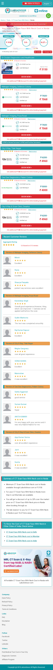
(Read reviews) (33, 89)
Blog (3, 625)
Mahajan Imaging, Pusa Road (14, 116)
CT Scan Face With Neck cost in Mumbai (22, 536)
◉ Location (38, 52)
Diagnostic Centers (9, 656)
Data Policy (6, 598)
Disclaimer (6, 621)
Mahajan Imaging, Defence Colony (16, 87)
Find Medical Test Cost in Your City (15, 652)
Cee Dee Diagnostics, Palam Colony (17, 177)
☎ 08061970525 (32, 3)
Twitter (4, 640)
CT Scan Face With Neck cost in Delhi (21, 532)
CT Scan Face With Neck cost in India (21, 541)
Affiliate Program (8, 659)
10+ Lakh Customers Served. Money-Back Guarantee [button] (26, 23)
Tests (8, 20)
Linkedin (5, 644)
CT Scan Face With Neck (20, 20)
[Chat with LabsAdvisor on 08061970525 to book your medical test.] (48, 16)
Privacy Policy (7, 605)
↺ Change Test (47, 52)
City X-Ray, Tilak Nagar (11, 148)
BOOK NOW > (26, 77)
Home (3, 20)
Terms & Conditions (9, 609)
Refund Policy (7, 602)
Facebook (5, 636)
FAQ (3, 617)
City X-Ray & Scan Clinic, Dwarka (16, 206)
